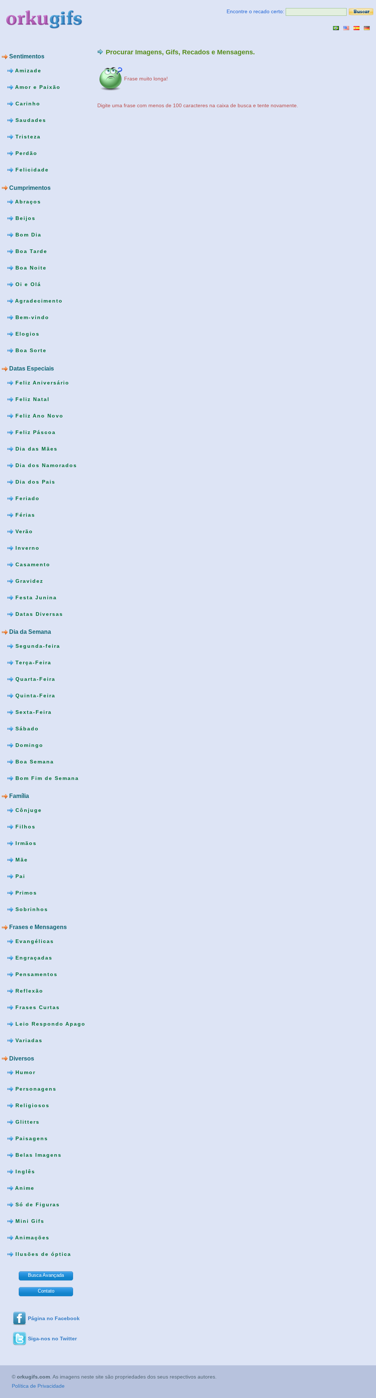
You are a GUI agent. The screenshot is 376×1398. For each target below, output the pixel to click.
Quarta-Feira (34, 679)
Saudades (29, 120)
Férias (24, 514)
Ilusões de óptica (42, 1254)
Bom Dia (27, 235)
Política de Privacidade (38, 1386)
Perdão (25, 153)
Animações (31, 1237)
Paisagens (30, 1138)
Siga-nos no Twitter (52, 1338)
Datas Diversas (38, 614)
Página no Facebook (54, 1318)
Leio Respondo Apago (49, 1024)
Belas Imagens (37, 1155)
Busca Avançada (46, 1275)
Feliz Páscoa (34, 432)
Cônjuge (27, 810)
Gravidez (28, 581)
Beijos (24, 218)
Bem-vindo (31, 317)
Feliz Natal (31, 399)
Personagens (35, 1089)
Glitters (26, 1122)
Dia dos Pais (34, 481)
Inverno (26, 547)
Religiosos (31, 1105)
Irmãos (25, 843)
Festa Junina (35, 597)
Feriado (26, 498)
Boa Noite (30, 268)
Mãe (20, 860)
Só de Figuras (36, 1204)
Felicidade (31, 170)
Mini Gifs (28, 1221)
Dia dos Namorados (45, 465)
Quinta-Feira (34, 695)
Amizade (27, 70)
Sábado (26, 728)
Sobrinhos (30, 909)
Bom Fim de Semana (46, 778)
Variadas (28, 1040)
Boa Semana (33, 761)
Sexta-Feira (32, 712)
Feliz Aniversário (41, 382)
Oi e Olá (27, 284)
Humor (24, 1072)
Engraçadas (33, 958)
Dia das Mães (35, 448)
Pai (19, 876)
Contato (46, 1291)
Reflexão (28, 991)
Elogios (26, 334)
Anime (24, 1188)
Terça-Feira (32, 662)
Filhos (24, 827)
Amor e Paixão (37, 87)
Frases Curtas (36, 1007)
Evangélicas (33, 941)
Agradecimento (38, 301)
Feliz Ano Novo (38, 415)
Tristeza (27, 137)
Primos (25, 893)
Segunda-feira (36, 646)
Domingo (28, 745)
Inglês (24, 1171)
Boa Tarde (30, 251)
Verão (23, 531)
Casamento (31, 564)
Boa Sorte (30, 350)
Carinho (26, 103)
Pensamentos (35, 974)
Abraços (27, 202)
